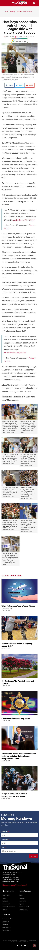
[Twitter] (17, 945)
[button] (5, 3)
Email (3, 847)
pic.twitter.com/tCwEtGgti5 (23, 220)
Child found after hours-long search (16, 719)
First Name (4, 831)
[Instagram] (21, 945)
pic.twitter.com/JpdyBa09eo (15, 353)
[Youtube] (25, 945)
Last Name (4, 839)
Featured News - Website (24, 11)
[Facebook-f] (13, 945)
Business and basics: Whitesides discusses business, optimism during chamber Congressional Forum (19, 756)
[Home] (2, 11)
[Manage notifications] (34, 945)
